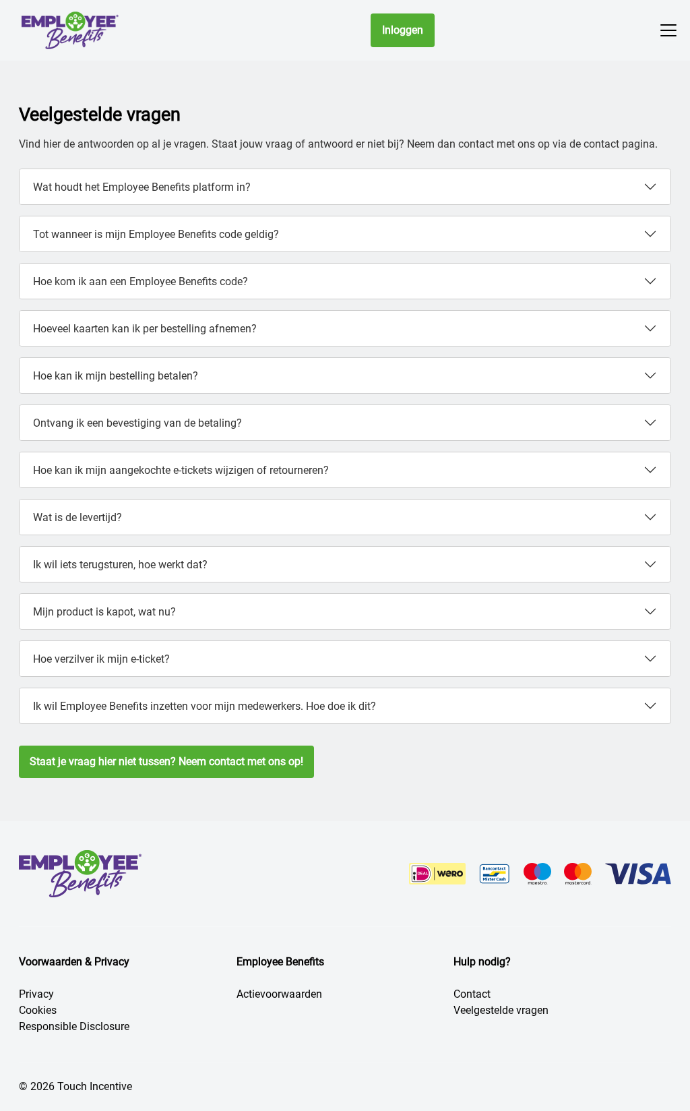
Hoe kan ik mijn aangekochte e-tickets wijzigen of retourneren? (181, 470)
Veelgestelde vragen (500, 1010)
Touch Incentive (94, 1086)
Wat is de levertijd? (77, 517)
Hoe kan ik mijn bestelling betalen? (115, 375)
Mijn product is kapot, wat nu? (104, 611)
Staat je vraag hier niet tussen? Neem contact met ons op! (166, 761)
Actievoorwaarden (279, 994)
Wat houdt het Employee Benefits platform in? (142, 187)
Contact (472, 994)
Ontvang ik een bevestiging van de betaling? (137, 423)
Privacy (36, 994)
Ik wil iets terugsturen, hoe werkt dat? (120, 564)
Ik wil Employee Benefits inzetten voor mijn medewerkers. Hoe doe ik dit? (204, 706)
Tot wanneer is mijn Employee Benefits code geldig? (156, 234)
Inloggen (402, 30)
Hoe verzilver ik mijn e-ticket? (101, 659)
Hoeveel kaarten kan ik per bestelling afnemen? (145, 328)
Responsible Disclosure (74, 1026)
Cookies (38, 1010)
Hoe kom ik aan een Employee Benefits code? (140, 281)
